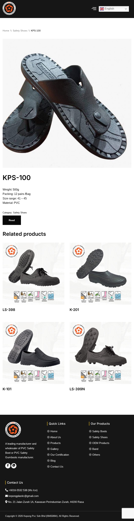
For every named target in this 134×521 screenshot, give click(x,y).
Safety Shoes (20, 30)
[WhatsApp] (13, 465)
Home (6, 30)
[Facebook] (7, 465)
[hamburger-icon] (94, 9)
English (109, 8)
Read (12, 220)
